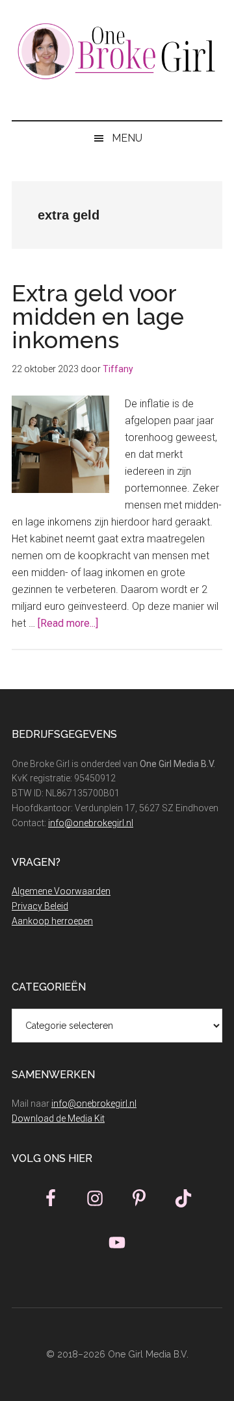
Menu (127, 138)
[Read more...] (68, 623)
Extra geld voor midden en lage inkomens (98, 316)
